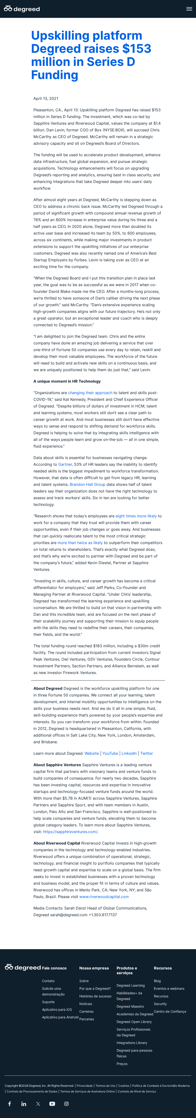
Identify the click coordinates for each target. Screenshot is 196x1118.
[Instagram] (66, 1104)
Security (160, 1004)
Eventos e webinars (169, 988)
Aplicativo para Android (60, 1017)
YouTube (110, 753)
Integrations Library (132, 1043)
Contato (48, 981)
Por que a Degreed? (95, 988)
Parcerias (86, 1019)
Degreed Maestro (130, 1006)
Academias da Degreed (135, 1014)
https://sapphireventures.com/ (70, 831)
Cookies (123, 1085)
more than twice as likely (80, 542)
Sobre (84, 981)
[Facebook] (9, 1104)
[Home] (22, 8)
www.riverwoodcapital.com (104, 896)
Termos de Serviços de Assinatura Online (87, 1091)
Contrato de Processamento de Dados (32, 1091)
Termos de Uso (105, 1085)
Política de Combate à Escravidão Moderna (161, 1085)
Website (92, 753)
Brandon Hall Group (87, 484)
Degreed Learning (131, 985)
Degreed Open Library (134, 1022)
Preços (122, 1064)
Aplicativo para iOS (57, 1009)
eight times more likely (136, 516)
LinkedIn (129, 753)
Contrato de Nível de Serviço (137, 1091)
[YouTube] (52, 1104)
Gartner (65, 464)
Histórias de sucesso (95, 996)
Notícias (85, 1004)
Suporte (48, 1002)
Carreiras (86, 1011)
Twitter (146, 753)
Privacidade (85, 1085)
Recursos (161, 996)
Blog (157, 981)
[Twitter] (38, 1104)
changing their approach (90, 392)
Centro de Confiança (170, 1011)
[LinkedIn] (24, 1104)
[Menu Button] (189, 9)
